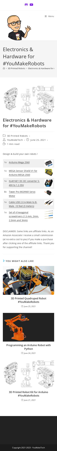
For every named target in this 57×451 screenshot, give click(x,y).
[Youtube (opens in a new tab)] (31, 4)
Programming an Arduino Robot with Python (28, 346)
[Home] (4, 68)
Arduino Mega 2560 (19, 162)
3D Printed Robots (17, 135)
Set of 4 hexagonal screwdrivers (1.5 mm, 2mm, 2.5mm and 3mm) (24, 216)
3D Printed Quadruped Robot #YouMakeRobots (28, 300)
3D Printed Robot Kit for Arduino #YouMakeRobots (28, 393)
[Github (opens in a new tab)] (26, 4)
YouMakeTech (15, 139)
